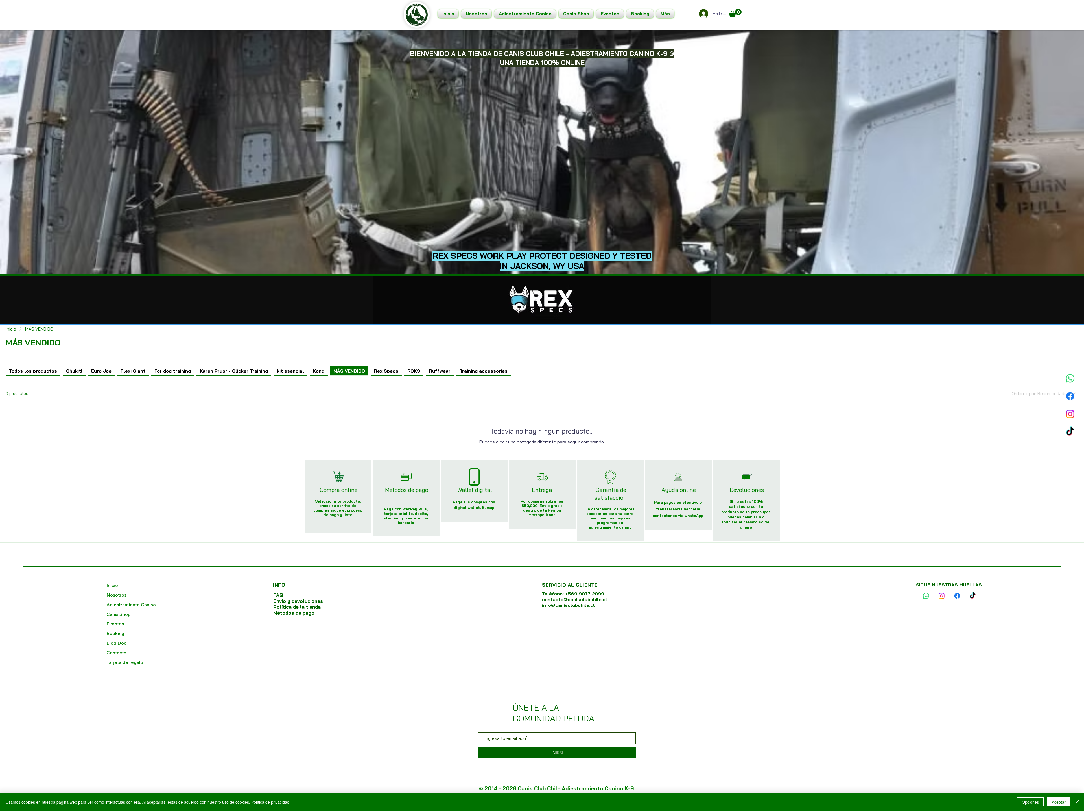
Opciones (1030, 802)
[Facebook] (1070, 402)
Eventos (115, 624)
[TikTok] (1070, 438)
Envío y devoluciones (298, 601)
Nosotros (116, 595)
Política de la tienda (297, 607)
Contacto (116, 652)
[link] (735, 13)
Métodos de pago (293, 613)
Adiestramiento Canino (131, 604)
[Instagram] (1070, 420)
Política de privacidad (270, 802)
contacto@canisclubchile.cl (574, 599)
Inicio (112, 585)
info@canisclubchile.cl (568, 605)
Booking (115, 633)
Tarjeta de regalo (124, 662)
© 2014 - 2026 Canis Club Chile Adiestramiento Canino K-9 (556, 788)
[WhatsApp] (1070, 385)
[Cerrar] (1077, 801)
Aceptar (1059, 802)
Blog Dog (116, 643)
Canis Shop (118, 614)
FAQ (278, 595)
